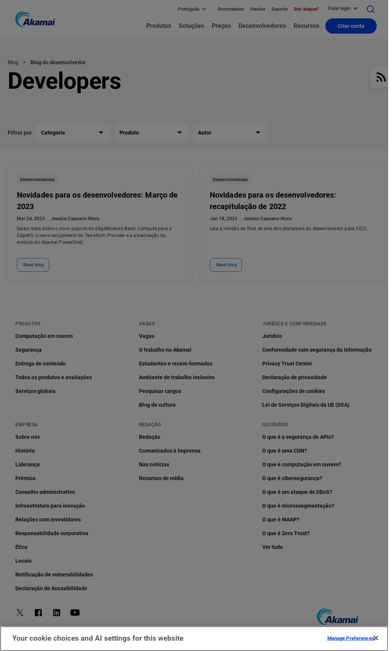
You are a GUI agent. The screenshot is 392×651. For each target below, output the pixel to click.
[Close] (376, 638)
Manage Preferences (350, 638)
